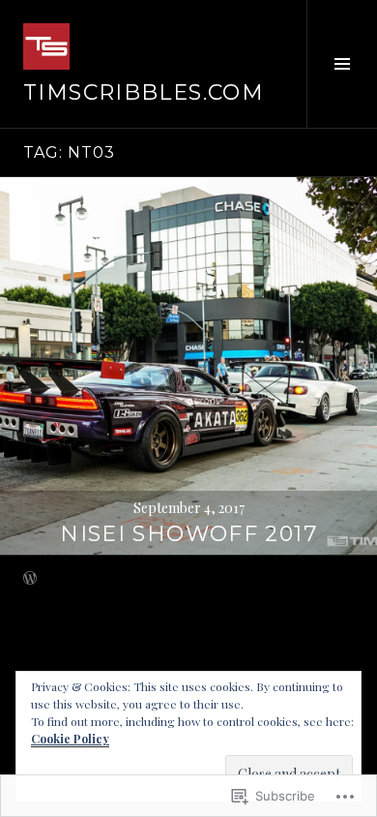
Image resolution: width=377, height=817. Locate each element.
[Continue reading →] (188, 366)
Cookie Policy (70, 738)
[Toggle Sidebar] (341, 64)
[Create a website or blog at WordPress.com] (30, 579)
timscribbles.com (143, 92)
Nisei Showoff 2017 (188, 534)
